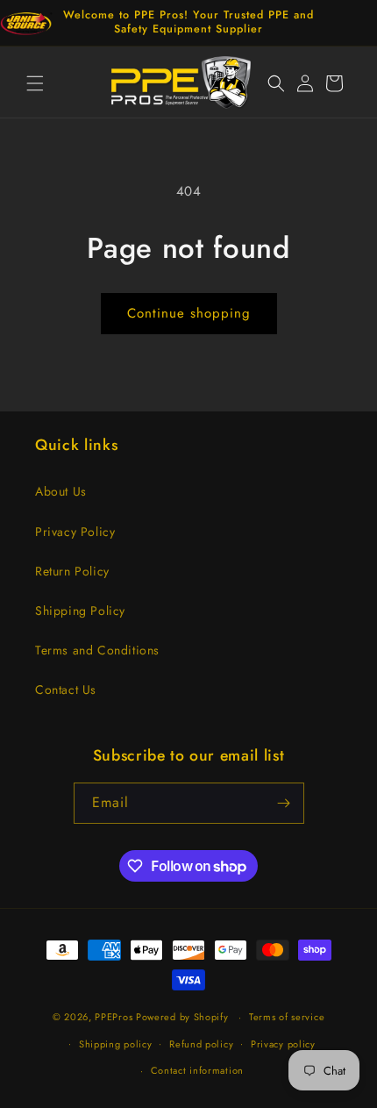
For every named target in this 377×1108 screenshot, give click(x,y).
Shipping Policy (80, 610)
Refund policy (201, 1044)
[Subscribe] (284, 803)
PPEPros (113, 1017)
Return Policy (72, 571)
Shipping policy (116, 1044)
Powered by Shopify (182, 1017)
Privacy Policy (75, 531)
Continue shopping (189, 313)
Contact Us (65, 689)
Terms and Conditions (97, 650)
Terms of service (286, 1017)
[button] (35, 83)
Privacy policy (283, 1044)
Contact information (197, 1070)
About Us (61, 491)
